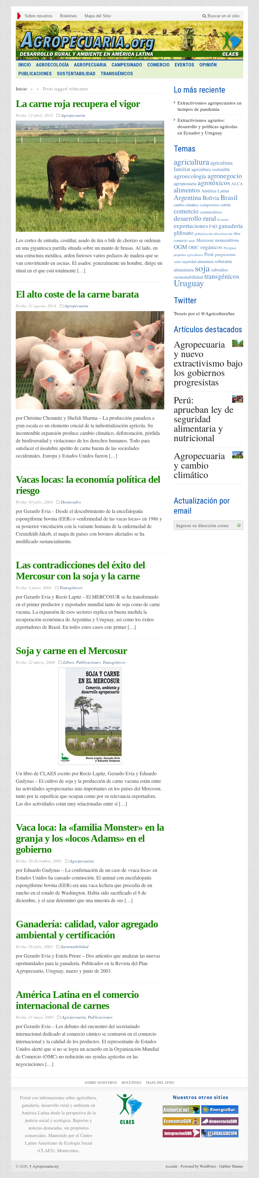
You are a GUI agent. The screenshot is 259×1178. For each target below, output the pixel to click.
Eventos (184, 65)
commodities (211, 212)
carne (226, 205)
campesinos (210, 205)
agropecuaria (185, 183)
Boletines (68, 16)
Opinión (208, 65)
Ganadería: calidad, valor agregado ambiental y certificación (87, 929)
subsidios (219, 270)
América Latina (215, 191)
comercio (186, 210)
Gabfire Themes (231, 1166)
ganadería (231, 226)
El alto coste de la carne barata (77, 294)
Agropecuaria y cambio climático (199, 465)
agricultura (191, 161)
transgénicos (221, 276)
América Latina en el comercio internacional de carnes (77, 1000)
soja (202, 268)
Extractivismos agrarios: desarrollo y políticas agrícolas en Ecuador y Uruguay (208, 126)
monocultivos (227, 240)
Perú (209, 254)
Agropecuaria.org (44, 1166)
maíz (192, 240)
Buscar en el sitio (222, 16)
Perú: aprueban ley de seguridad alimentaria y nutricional (203, 418)
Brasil (229, 197)
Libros (68, 662)
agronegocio (225, 175)
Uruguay (189, 283)
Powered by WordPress (198, 1166)
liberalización (223, 233)
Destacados (71, 502)
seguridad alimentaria (198, 261)
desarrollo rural (195, 218)
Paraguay (230, 248)
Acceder (171, 1166)
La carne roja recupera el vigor (78, 103)
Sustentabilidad (76, 74)
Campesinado (126, 65)
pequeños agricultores (188, 255)
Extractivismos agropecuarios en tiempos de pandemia (210, 106)
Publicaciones (35, 74)
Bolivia (210, 198)
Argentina (187, 197)
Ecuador (223, 219)
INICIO (24, 65)
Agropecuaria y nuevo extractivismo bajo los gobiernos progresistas (208, 363)
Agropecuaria (90, 65)
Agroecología (52, 65)
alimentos (187, 189)
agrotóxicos (214, 182)
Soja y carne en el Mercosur (71, 650)
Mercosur (205, 240)
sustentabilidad (188, 277)
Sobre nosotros (38, 16)
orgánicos (211, 247)
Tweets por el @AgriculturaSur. (204, 313)
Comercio (158, 65)
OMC (194, 247)
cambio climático (186, 204)
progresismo (225, 254)
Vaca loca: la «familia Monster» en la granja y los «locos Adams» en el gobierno (90, 838)
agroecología (190, 176)
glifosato (183, 232)
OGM (180, 247)
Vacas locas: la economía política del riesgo (88, 485)
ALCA (237, 183)
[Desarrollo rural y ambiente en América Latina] (129, 40)
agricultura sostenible (210, 169)
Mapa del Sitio (98, 16)
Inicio (21, 88)
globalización (204, 233)
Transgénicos (116, 74)
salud (177, 261)
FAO (213, 226)
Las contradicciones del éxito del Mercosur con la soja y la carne (80, 570)
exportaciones (191, 226)
